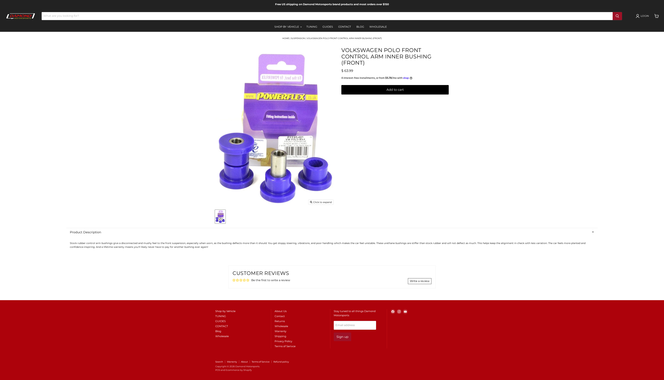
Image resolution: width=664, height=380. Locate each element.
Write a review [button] (420, 281)
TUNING (311, 26)
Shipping (280, 336)
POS (217, 370)
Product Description (85, 232)
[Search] (617, 16)
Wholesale (378, 26)
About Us (281, 311)
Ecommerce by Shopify (239, 370)
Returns (280, 321)
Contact (280, 316)
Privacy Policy (283, 341)
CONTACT (344, 26)
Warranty (280, 331)
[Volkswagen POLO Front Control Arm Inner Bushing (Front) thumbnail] (220, 216)
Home (285, 38)
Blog (360, 26)
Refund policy (281, 361)
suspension (298, 38)
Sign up (342, 337)
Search (219, 361)
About (244, 361)
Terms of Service (261, 361)
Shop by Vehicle (287, 26)
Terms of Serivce (285, 346)
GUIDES (327, 26)
